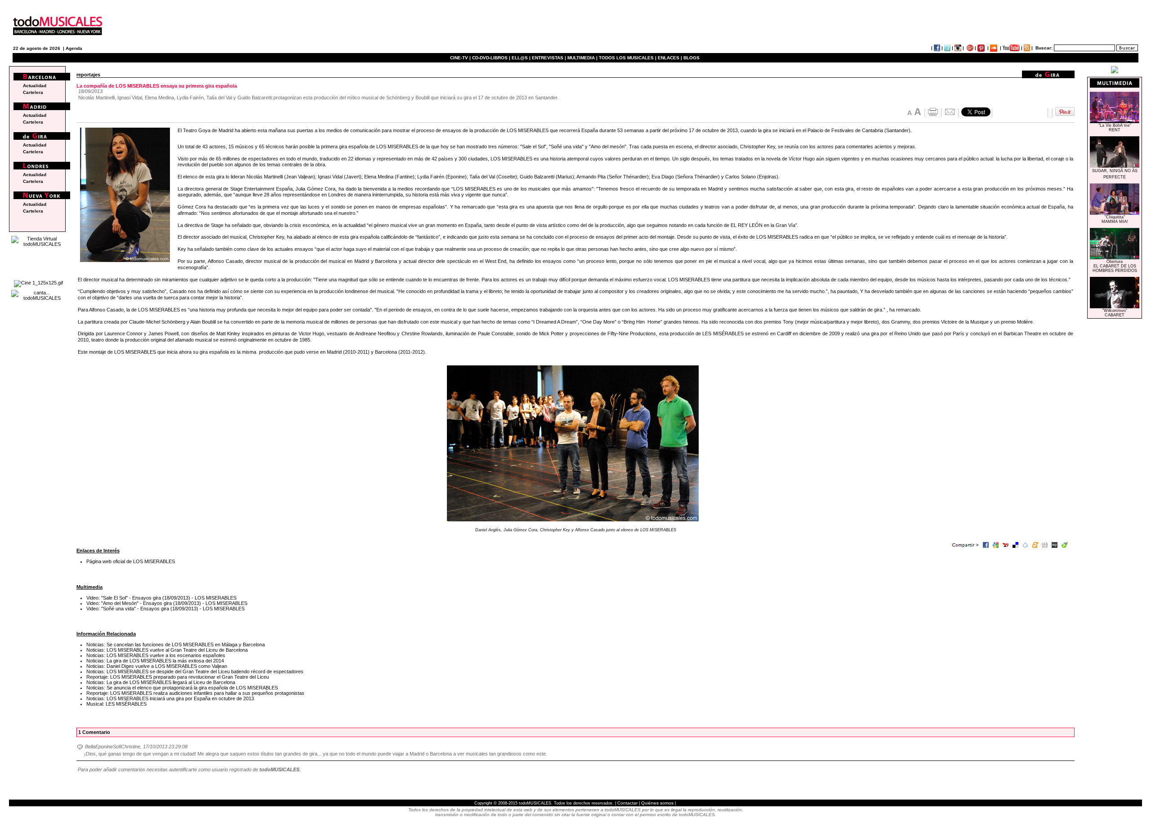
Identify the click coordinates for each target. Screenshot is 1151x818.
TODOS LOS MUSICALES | (627, 57)
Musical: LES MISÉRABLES (116, 704)
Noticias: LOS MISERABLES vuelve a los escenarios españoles (155, 655)
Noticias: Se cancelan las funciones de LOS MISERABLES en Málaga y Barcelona (175, 644)
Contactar (627, 802)
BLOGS (691, 57)
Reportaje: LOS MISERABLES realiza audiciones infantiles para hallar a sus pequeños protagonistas (195, 693)
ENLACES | (670, 57)
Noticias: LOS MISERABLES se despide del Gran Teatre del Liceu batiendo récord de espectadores (194, 671)
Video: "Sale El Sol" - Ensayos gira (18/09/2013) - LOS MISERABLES (161, 597)
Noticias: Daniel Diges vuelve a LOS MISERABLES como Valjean (156, 666)
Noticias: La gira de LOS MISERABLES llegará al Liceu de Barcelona (160, 682)
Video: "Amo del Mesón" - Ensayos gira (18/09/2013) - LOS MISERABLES (166, 603)
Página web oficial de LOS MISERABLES (130, 561)
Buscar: (1044, 47)
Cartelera (33, 92)
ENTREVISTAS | (549, 57)
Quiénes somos (657, 802)
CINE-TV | (461, 57)
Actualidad (34, 85)
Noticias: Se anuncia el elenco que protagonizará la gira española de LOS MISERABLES (182, 687)
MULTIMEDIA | (582, 57)
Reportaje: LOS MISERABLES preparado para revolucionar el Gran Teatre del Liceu (177, 677)
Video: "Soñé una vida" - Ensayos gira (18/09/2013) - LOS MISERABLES (165, 608)
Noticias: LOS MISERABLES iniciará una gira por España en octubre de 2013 (170, 698)
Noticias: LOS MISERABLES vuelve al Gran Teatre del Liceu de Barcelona (167, 650)
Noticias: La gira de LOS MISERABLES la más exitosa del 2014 (155, 660)
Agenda (74, 48)
